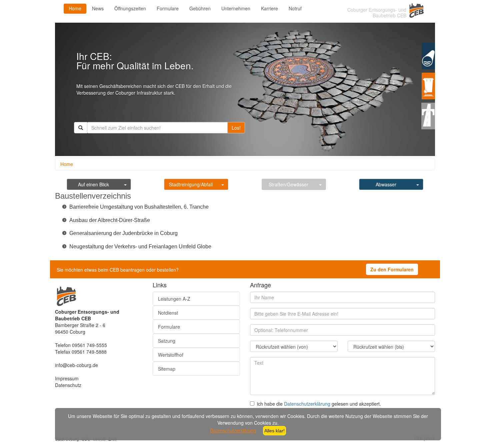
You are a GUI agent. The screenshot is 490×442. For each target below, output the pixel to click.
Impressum (67, 378)
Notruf (295, 8)
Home (75, 8)
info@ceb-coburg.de (76, 365)
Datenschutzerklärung (307, 403)
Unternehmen (235, 8)
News (98, 8)
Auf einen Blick (93, 184)
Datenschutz (68, 385)
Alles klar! (274, 430)
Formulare (168, 8)
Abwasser (386, 184)
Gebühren (200, 8)
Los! (236, 127)
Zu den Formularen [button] (392, 269)
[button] (139, 206)
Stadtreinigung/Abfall (191, 184)
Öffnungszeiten (130, 8)
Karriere (269, 8)
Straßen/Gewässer (288, 184)
